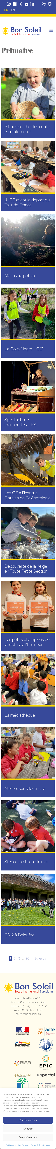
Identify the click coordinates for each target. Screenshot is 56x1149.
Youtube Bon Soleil (26, 4)
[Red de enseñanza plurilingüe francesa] (46, 1087)
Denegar (28, 1128)
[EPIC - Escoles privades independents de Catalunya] (46, 1070)
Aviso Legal (45, 1145)
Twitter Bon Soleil (20, 4)
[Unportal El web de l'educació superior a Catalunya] (46, 1075)
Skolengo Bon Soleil (49, 4)
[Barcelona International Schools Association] (22, 1064)
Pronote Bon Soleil (44, 4)
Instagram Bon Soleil (9, 4)
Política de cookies (13, 1145)
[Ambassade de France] (23, 1033)
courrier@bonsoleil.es (28, 1014)
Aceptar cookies (28, 1120)
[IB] (46, 1050)
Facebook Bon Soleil (14, 4)
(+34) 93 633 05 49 (30, 1010)
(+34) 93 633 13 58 (35, 1006)
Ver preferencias (28, 1137)
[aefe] (46, 1033)
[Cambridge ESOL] (22, 1075)
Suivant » (40, 958)
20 (27, 958)
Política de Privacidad (31, 1145)
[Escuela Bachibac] (22, 1046)
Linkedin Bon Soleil (32, 4)
